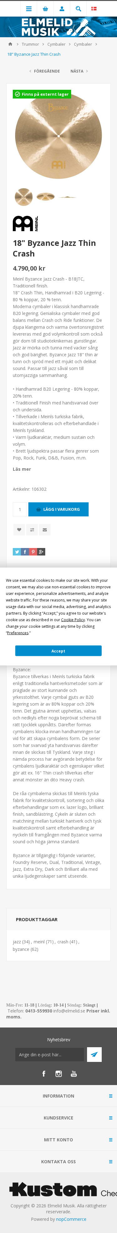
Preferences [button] (17, 633)
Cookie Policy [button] (73, 619)
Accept (58, 650)
